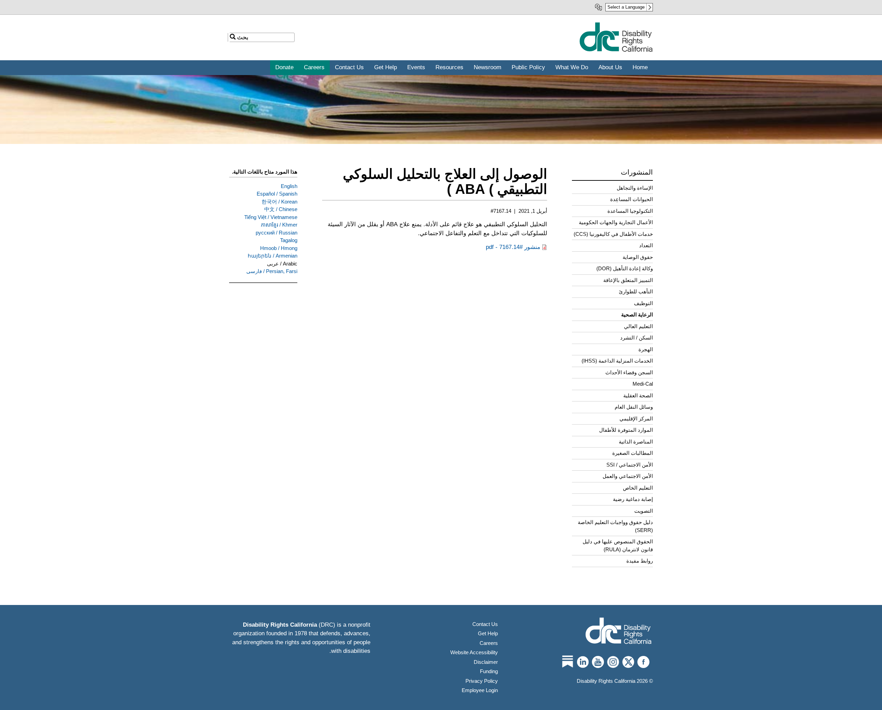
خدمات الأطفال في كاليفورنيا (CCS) (613, 234)
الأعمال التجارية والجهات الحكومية (616, 222)
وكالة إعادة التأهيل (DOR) (624, 268)
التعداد (646, 245)
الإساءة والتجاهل (635, 188)
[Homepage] (618, 631)
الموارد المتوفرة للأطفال (626, 430)
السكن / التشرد (636, 338)
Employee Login (480, 690)
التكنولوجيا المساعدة (630, 211)
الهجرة (645, 349)
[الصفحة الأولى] (616, 50)
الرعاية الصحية (637, 314)
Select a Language (626, 7)
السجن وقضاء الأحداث (629, 372)
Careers (489, 643)
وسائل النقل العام (634, 407)
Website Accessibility (474, 652)
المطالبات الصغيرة (632, 453)
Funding (489, 671)
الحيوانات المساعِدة (631, 199)
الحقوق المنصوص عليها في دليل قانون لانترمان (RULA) (618, 545)
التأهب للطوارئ (636, 291)
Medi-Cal (643, 384)
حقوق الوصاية (638, 257)
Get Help (488, 633)
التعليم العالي (638, 326)
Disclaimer (486, 662)
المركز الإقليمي (636, 418)
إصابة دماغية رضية (633, 499)
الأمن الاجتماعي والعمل (628, 476)
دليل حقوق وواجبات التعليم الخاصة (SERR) (615, 526)
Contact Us (485, 624)
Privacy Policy (481, 681)
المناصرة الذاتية (636, 442)
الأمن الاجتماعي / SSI (629, 465)
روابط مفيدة (639, 561)
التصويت (643, 511)
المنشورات (637, 172)
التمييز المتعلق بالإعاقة (628, 280)
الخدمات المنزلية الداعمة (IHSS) (617, 361)
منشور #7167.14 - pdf (513, 247)
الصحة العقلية (638, 395)
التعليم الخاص (638, 488)
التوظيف (643, 303)
